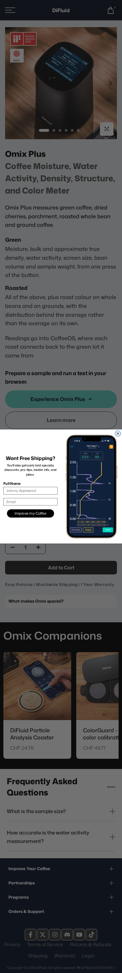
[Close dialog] (117, 433)
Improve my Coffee (30, 513)
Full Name (11, 483)
